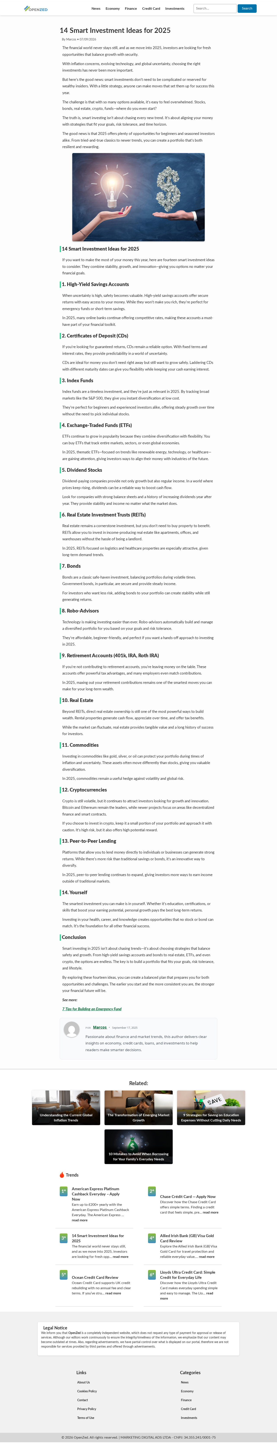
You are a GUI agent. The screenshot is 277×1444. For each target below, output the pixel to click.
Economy (113, 8)
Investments (174, 8)
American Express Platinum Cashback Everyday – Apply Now (96, 1194)
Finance (131, 8)
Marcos (100, 1027)
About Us (83, 1382)
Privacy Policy (86, 1409)
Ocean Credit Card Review (95, 1278)
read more (80, 1220)
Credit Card (151, 8)
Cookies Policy (87, 1391)
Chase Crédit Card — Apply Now (188, 1197)
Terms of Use (85, 1418)
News (96, 8)
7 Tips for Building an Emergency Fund (91, 1009)
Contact (82, 1400)
